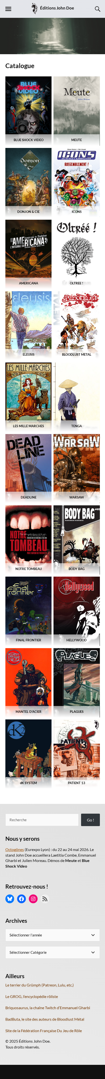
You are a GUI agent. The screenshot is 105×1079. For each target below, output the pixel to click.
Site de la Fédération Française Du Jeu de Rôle (43, 1030)
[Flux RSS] (45, 898)
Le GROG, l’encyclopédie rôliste (31, 996)
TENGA (76, 426)
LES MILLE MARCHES (28, 426)
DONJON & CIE (28, 212)
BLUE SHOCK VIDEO (28, 140)
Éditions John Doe (57, 7)
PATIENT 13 (76, 783)
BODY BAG (76, 569)
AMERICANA (28, 283)
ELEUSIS (28, 354)
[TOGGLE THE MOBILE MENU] (8, 9)
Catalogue (19, 65)
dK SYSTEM (28, 783)
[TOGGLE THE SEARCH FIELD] (97, 9)
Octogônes (14, 849)
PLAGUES (77, 712)
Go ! (90, 820)
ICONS (77, 212)
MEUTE (76, 140)
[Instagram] (33, 898)
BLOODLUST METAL (76, 354)
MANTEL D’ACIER (28, 712)
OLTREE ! (76, 283)
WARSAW (76, 497)
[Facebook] (21, 898)
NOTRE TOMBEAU (28, 569)
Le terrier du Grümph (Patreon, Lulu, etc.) (39, 985)
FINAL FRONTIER (28, 640)
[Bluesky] (9, 898)
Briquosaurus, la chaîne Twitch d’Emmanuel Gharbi (47, 1007)
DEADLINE (28, 497)
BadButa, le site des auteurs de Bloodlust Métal (44, 1019)
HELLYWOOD (76, 640)
